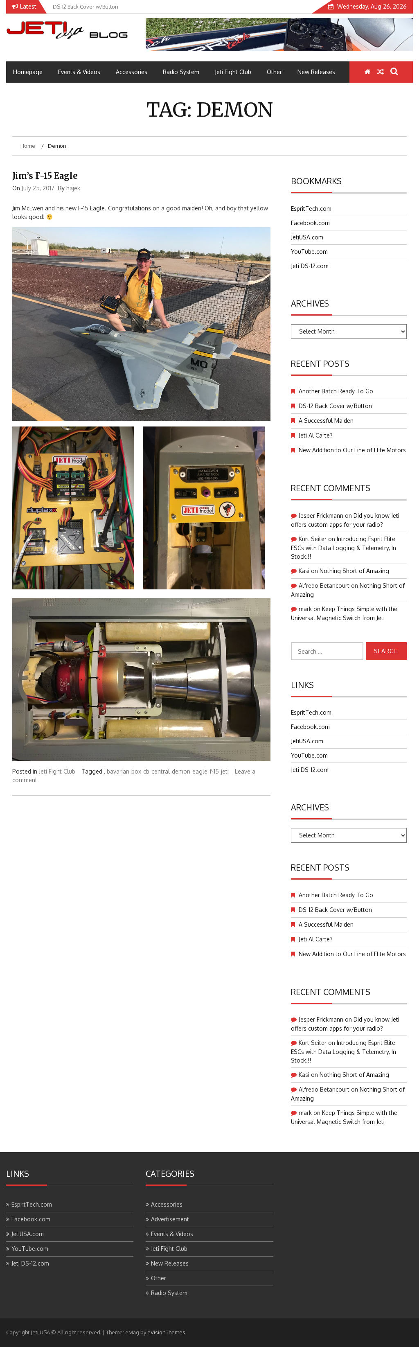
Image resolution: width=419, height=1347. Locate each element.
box (136, 771)
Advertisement (170, 1219)
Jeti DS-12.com (310, 265)
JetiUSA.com (307, 237)
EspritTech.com (311, 208)
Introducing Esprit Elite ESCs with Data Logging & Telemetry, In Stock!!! (343, 547)
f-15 (214, 771)
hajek (73, 188)
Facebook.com (310, 222)
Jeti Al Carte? (316, 435)
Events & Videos (79, 71)
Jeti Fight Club (233, 71)
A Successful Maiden (326, 420)
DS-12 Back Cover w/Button (335, 405)
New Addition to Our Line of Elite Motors (352, 450)
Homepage (28, 71)
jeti (225, 771)
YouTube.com (309, 251)
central (160, 771)
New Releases (316, 71)
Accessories (131, 71)
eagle (199, 771)
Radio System (181, 71)
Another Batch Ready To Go (336, 391)
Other (274, 71)
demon (181, 771)
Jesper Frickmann (321, 515)
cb (146, 771)
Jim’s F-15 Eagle (45, 176)
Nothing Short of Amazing (354, 570)
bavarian (118, 771)
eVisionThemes (166, 1332)
